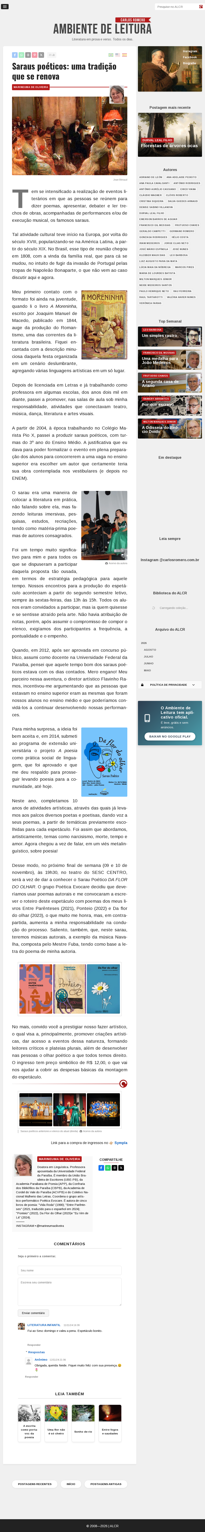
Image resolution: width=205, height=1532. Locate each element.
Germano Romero (182, 231)
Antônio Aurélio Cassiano (157, 189)
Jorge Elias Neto (176, 243)
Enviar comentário (33, 1313)
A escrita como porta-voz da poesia (29, 1431)
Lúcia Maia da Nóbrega (155, 267)
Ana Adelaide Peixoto (182, 177)
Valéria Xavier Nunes (181, 297)
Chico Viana (188, 189)
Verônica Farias (150, 303)
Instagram (190, 51)
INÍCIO (71, 1484)
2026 (144, 643)
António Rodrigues (187, 183)
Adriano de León (150, 177)
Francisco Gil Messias (155, 225)
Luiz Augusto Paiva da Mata (158, 261)
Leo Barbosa (179, 255)
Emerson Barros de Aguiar (158, 219)
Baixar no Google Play (170, 736)
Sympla (121, 1143)
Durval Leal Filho (151, 213)
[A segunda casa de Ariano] (170, 391)
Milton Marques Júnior (155, 279)
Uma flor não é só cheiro (56, 1431)
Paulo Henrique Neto (154, 291)
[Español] (124, 55)
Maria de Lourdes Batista (157, 273)
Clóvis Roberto (177, 195)
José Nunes (180, 249)
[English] (118, 55)
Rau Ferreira (182, 291)
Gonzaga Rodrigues (153, 237)
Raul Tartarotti (151, 297)
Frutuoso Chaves (187, 225)
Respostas (36, 1352)
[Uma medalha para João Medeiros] (170, 368)
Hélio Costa (180, 237)
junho (149, 663)
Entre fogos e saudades (110, 1431)
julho (148, 656)
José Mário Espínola (153, 249)
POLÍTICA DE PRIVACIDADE (168, 684)
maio (147, 670)
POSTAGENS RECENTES (34, 1484)
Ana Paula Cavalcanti (154, 183)
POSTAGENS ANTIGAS (105, 1484)
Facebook (190, 57)
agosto (150, 649)
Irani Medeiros (149, 243)
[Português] (111, 55)
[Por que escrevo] (170, 414)
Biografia (189, 63)
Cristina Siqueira (151, 201)
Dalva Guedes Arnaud (183, 201)
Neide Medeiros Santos (155, 285)
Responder (34, 1345)
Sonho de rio (83, 1431)
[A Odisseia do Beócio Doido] (170, 437)
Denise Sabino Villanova (156, 207)
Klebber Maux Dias (152, 255)
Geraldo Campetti (152, 231)
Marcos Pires (184, 267)
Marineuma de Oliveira (31, 87)
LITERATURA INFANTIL (43, 1325)
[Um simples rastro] (170, 345)
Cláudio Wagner (150, 195)
